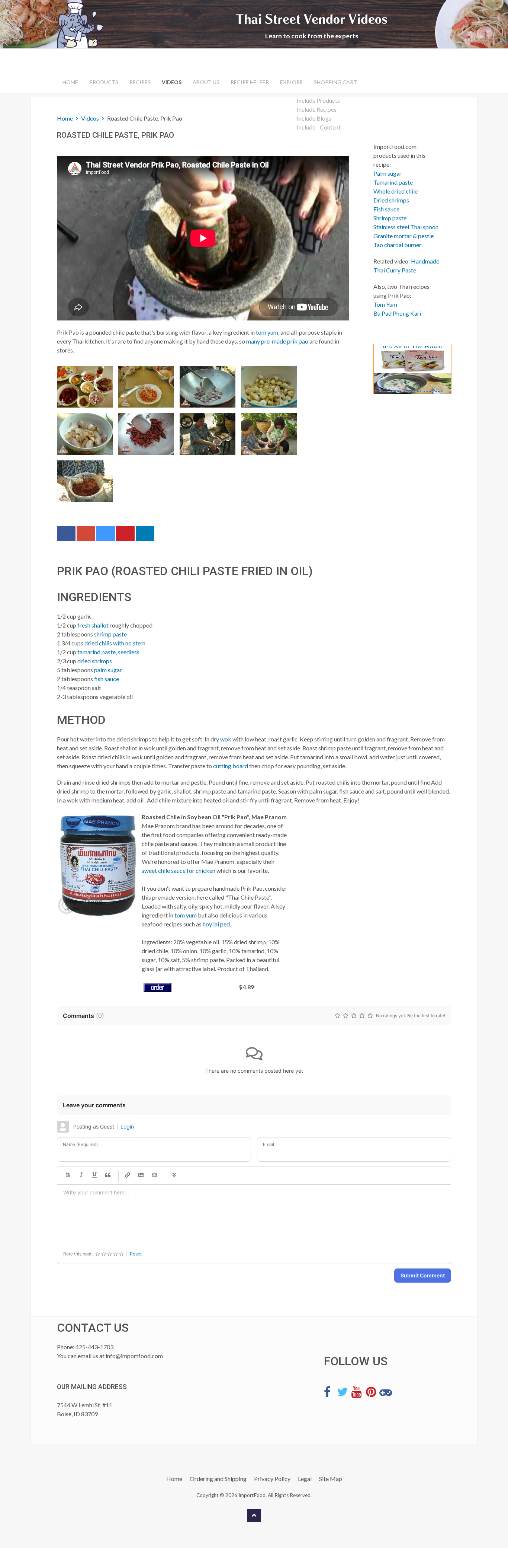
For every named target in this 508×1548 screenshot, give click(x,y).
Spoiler (174, 1175)
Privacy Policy (272, 1478)
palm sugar (108, 669)
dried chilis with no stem (114, 643)
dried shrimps (94, 660)
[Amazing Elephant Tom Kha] (406, 369)
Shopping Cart (335, 82)
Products (103, 82)
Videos (171, 82)
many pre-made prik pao (277, 341)
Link (127, 1175)
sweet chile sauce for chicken (178, 870)
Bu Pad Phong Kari (397, 313)
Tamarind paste (393, 182)
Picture (140, 1175)
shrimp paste (110, 634)
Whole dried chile (395, 191)
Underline (94, 1175)
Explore (291, 82)
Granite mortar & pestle (403, 235)
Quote (107, 1175)
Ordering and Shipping (218, 1478)
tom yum (267, 332)
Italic (81, 1175)
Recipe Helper (250, 82)
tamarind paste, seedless (108, 651)
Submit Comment (423, 1275)
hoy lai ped (216, 924)
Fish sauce (386, 209)
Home (70, 82)
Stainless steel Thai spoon (405, 226)
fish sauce (106, 678)
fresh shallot (93, 625)
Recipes (140, 82)
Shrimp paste (389, 217)
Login (127, 1126)
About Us (206, 82)
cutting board (230, 765)
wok (225, 739)
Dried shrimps (391, 200)
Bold (67, 1175)
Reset (136, 1254)
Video (154, 1175)
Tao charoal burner (397, 244)
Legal (305, 1478)
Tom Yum (385, 304)
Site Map (330, 1478)
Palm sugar (387, 173)
